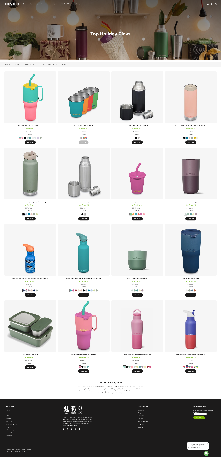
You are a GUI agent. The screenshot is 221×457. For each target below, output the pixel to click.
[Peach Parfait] (189, 138)
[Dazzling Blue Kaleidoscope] (187, 367)
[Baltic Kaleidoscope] (197, 367)
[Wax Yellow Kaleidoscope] (195, 367)
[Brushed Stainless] (139, 138)
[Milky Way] (34, 290)
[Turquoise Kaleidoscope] (20, 138)
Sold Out (83, 142)
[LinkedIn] (79, 429)
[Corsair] (187, 138)
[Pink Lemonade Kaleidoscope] (22, 138)
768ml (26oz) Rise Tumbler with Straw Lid (83, 354)
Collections (34, 4)
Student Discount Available (70, 4)
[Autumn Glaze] (195, 290)
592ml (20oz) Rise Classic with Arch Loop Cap (137, 354)
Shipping (140, 427)
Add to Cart (30, 142)
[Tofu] (33, 138)
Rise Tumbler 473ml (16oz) (191, 202)
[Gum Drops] (86, 138)
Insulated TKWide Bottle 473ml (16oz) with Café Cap (190, 125)
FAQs (7, 416)
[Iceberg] (188, 214)
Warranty (8, 418)
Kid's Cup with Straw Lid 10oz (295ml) (137, 202)
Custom (55, 4)
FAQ (139, 413)
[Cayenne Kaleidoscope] (184, 367)
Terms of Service (11, 433)
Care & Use (141, 410)
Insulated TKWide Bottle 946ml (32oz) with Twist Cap (30, 202)
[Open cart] (216, 4)
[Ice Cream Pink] (31, 290)
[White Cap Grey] (79, 290)
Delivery (8, 410)
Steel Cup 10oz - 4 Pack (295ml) (83, 125)
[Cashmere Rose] (150, 367)
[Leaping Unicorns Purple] (26, 290)
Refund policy (10, 435)
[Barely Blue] (28, 138)
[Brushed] (81, 138)
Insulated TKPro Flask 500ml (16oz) (83, 202)
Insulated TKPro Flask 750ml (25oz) (137, 125)
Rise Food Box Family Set (30, 354)
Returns (8, 413)
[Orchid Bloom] (38, 138)
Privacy (10, 451)
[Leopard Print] (29, 290)
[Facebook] (63, 429)
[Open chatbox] (206, 453)
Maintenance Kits (143, 421)
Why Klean (45, 4)
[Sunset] (195, 138)
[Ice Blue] (35, 138)
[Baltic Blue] (71, 290)
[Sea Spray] (41, 138)
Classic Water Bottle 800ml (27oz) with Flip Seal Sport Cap (83, 278)
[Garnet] (76, 290)
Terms (16, 451)
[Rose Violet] (141, 214)
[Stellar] (192, 290)
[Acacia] (137, 367)
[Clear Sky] (26, 214)
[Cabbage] (124, 367)
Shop (25, 4)
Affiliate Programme (12, 430)
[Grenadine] (139, 214)
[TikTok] (75, 429)
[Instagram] (67, 429)
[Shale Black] (136, 138)
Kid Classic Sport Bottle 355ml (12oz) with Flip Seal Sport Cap (30, 278)
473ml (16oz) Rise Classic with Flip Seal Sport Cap (190, 354)
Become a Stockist (11, 424)
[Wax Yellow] (193, 214)
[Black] (25, 138)
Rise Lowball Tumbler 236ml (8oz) (137, 278)
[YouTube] (71, 429)
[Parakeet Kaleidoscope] (189, 367)
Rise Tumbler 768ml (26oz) (191, 278)
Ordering (141, 424)
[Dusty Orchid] (196, 214)
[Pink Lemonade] (144, 214)
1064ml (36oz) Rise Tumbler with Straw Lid (30, 125)
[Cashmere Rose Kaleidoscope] (192, 367)
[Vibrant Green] (131, 214)
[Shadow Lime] (37, 214)
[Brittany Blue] (30, 138)
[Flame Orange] (133, 214)
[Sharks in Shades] (24, 290)
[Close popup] (207, 444)
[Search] (212, 4)
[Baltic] (136, 214)
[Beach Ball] (84, 138)
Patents (22, 451)
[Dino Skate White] (37, 290)
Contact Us (9, 421)
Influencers (9, 427)
